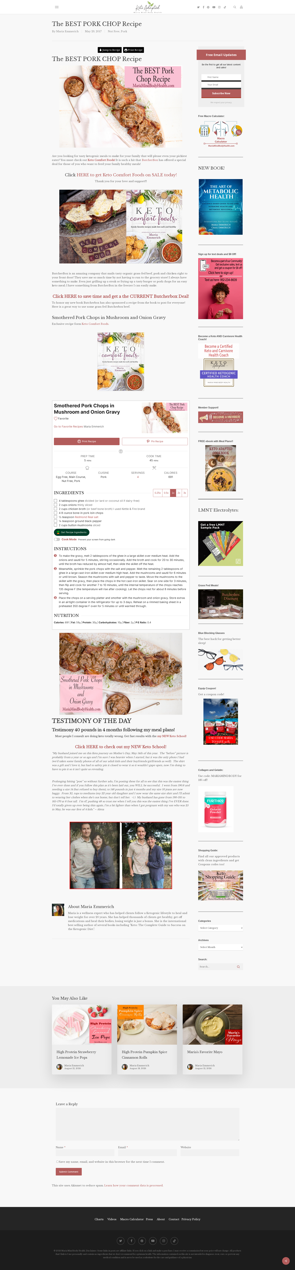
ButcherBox (150, 160)
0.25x (158, 493)
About (161, 1219)
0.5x (166, 493)
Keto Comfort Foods (95, 323)
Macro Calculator (132, 1219)
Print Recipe (135, 50)
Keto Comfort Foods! (101, 160)
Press (149, 1219)
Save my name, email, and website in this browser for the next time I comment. (112, 1161)
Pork (124, 31)
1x (173, 493)
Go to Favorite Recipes (68, 426)
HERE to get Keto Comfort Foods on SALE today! (127, 174)
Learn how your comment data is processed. (133, 1185)
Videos (111, 1219)
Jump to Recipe (111, 50)
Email (123, 1147)
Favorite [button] (63, 418)
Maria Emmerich (67, 31)
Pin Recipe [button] (157, 441)
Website (186, 1147)
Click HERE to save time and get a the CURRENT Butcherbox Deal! (121, 296)
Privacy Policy (190, 1219)
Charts (99, 1219)
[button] (57, 7)
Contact (174, 1219)
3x (184, 493)
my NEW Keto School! (171, 736)
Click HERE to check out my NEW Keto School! (120, 747)
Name (60, 1147)
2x (179, 493)
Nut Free (114, 31)
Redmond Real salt (86, 517)
